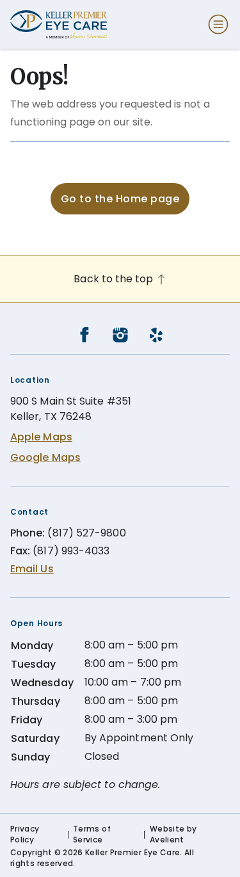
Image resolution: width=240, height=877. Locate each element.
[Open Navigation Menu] (216, 24)
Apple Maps (41, 437)
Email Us (32, 568)
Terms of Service (92, 834)
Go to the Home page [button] (120, 198)
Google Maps (45, 457)
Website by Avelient (173, 834)
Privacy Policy (25, 834)
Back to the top (115, 278)
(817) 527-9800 (86, 533)
